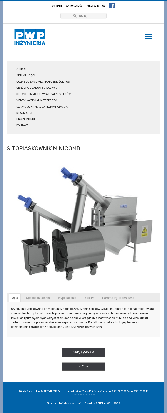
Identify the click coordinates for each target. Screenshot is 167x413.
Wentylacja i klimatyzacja (36, 100)
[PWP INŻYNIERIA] (30, 37)
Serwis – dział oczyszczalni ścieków (43, 94)
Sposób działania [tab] (38, 298)
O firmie (57, 5)
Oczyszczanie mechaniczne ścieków (43, 81)
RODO (117, 403)
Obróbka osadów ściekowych (38, 87)
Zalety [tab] (89, 298)
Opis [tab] (15, 298)
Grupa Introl (96, 5)
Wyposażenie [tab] (67, 298)
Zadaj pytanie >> (83, 352)
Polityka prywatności (70, 403)
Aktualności (74, 5)
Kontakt (22, 125)
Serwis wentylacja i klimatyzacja (42, 106)
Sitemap (51, 403)
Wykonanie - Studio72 (83, 394)
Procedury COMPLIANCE (97, 403)
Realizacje (24, 113)
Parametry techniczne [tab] (118, 298)
